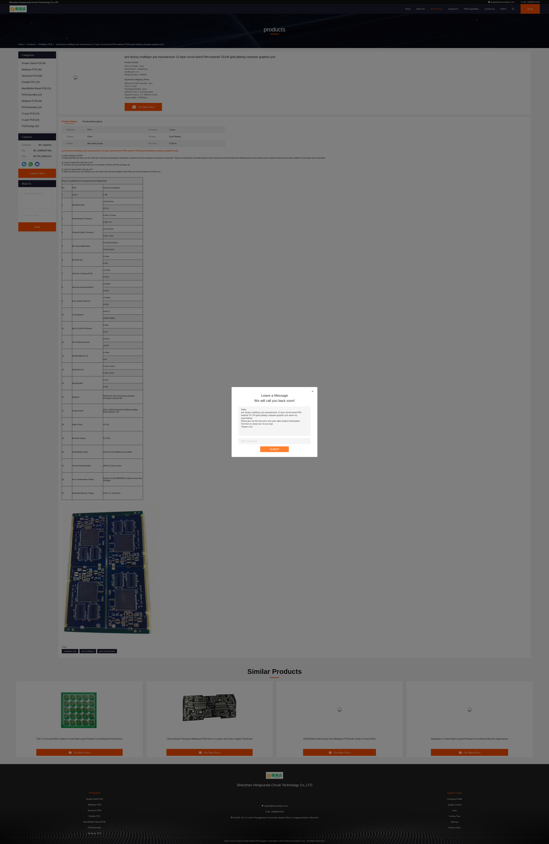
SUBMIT (274, 449)
